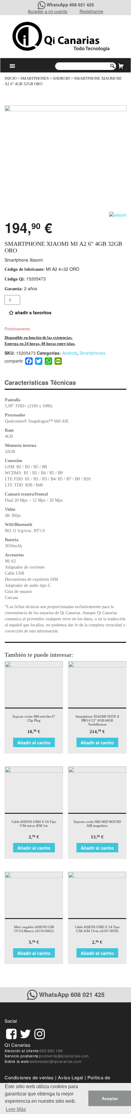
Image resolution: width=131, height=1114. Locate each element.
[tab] (46, 382)
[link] (11, 1033)
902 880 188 (51, 1050)
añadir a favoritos (32, 312)
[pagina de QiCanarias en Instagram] (39, 1033)
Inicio (10, 78)
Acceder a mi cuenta (47, 11)
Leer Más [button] (16, 1109)
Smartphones (34, 78)
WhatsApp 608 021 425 (70, 5)
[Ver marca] (117, 214)
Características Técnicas (40, 382)
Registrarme (91, 11)
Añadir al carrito (34, 743)
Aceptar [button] (110, 1098)
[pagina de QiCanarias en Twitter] (25, 1033)
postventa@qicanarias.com (64, 1055)
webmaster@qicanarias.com (55, 1061)
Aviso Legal (70, 1077)
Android (61, 78)
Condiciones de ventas (29, 1077)
